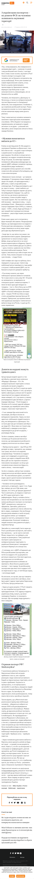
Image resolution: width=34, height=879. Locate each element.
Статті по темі (6, 812)
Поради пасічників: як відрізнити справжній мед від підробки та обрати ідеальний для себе (16, 840)
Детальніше (20, 876)
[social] (9, 803)
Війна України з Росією (20, 786)
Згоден (12, 876)
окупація (4, 788)
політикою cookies (27, 872)
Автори (22, 857)
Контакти (12, 857)
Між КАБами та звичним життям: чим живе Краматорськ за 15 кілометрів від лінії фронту (16, 830)
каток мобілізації (7, 80)
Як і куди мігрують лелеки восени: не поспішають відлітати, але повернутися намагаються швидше (16, 820)
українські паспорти (12, 301)
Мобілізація (12, 788)
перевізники (21, 788)
